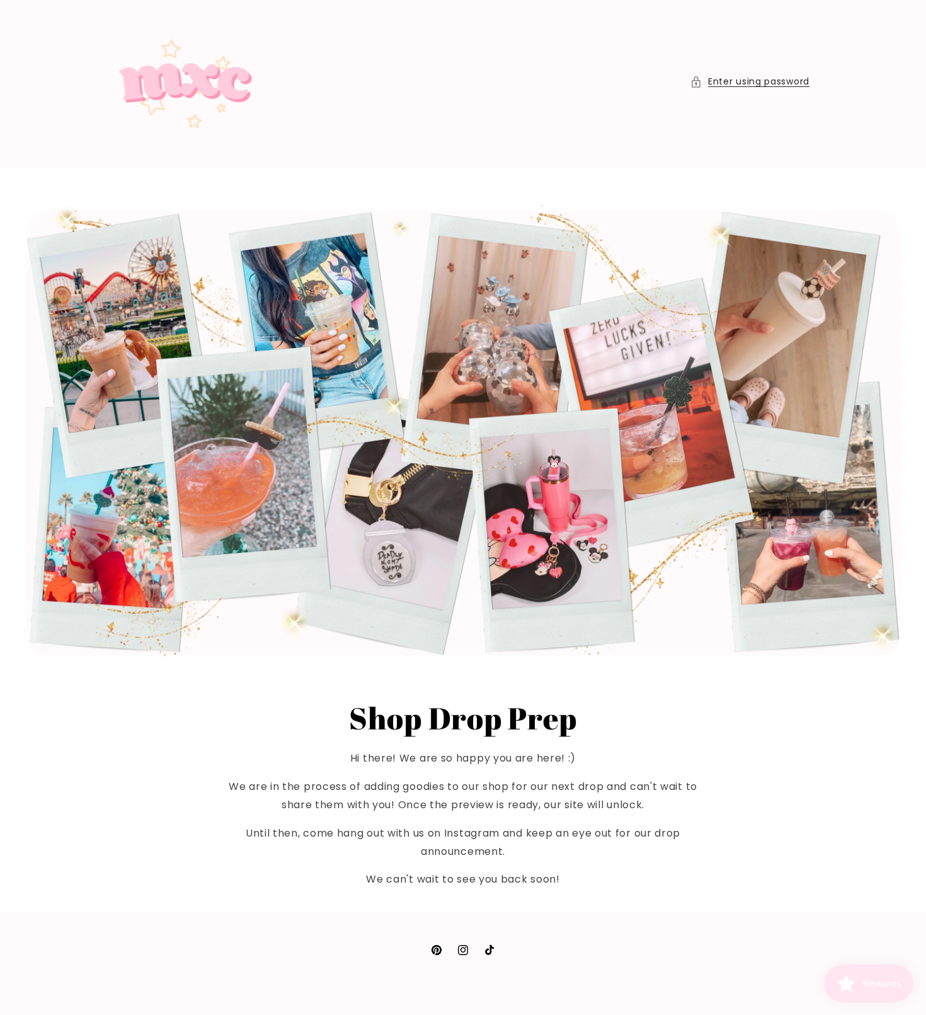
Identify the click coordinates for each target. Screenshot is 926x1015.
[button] (749, 82)
